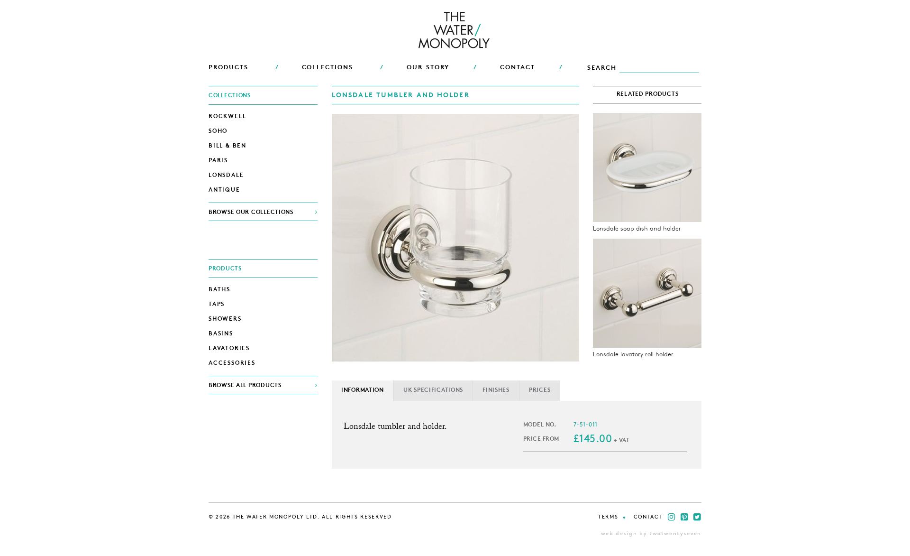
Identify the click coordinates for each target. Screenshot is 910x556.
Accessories (232, 363)
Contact (648, 517)
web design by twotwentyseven (651, 534)
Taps (217, 304)
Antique (224, 190)
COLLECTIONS (327, 68)
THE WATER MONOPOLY (455, 31)
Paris (218, 161)
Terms (608, 517)
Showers (225, 319)
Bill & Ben (227, 146)
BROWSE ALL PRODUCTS (245, 386)
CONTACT (517, 68)
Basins (221, 334)
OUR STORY (428, 68)
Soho (218, 131)
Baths (219, 290)
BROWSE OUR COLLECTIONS (251, 212)
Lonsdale (226, 175)
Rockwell (227, 117)
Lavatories (229, 349)
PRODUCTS (228, 68)
